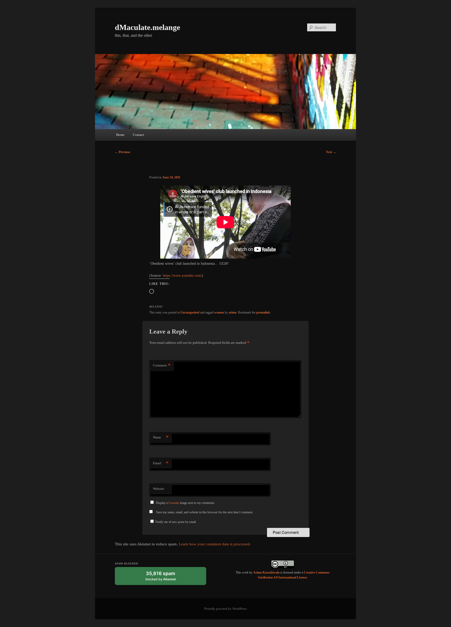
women (219, 312)
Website (158, 489)
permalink (263, 312)
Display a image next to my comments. (185, 503)
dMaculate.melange (147, 27)
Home (120, 135)
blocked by (165, 578)
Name (161, 437)
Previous (122, 152)
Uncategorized (189, 312)
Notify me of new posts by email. (176, 522)
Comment (162, 365)
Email (161, 463)
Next (331, 152)
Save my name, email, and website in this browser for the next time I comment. (204, 512)
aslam (232, 312)
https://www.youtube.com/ (182, 276)
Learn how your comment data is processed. (215, 544)
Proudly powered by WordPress (225, 609)
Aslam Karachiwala (266, 572)
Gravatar (173, 503)
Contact (138, 135)
